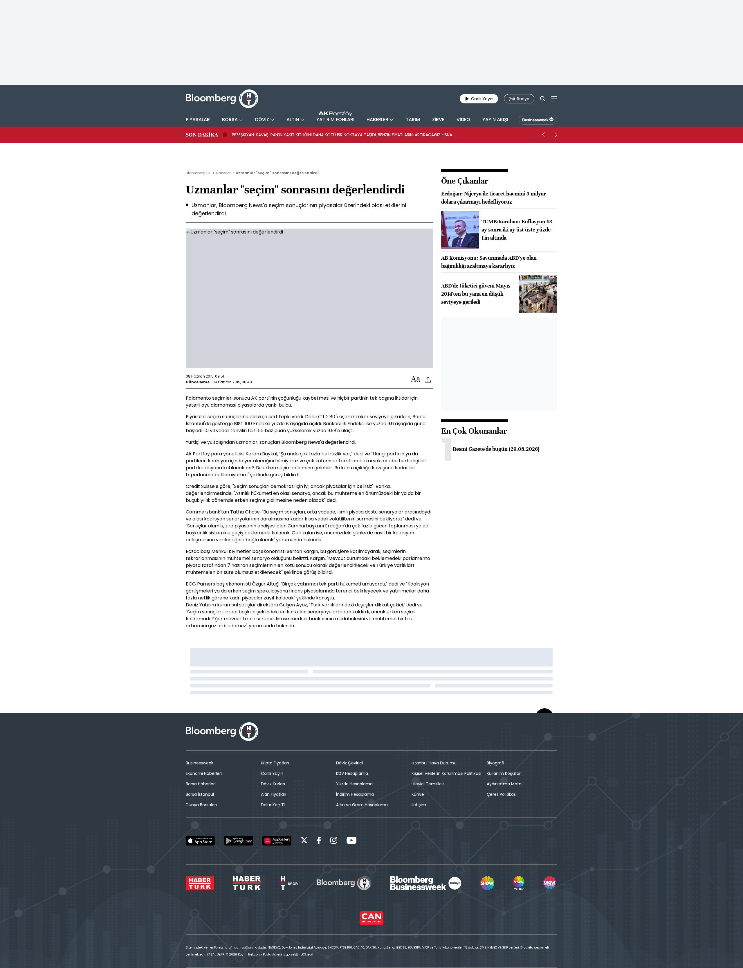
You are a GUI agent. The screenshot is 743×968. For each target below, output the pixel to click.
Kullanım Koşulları (504, 773)
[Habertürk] (200, 883)
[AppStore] (200, 841)
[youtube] (351, 841)
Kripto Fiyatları (275, 763)
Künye (418, 794)
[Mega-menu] (554, 99)
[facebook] (319, 841)
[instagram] (333, 841)
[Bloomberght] (222, 98)
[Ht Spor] (288, 883)
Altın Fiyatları (273, 794)
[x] (304, 841)
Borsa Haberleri (201, 784)
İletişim (419, 805)
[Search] (542, 99)
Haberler (223, 172)
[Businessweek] (425, 883)
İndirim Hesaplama (355, 794)
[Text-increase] (415, 379)
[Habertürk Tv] (247, 883)
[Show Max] (550, 883)
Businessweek (199, 763)
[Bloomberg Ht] (344, 883)
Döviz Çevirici (349, 763)
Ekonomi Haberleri (204, 773)
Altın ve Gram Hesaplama (362, 805)
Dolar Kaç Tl (273, 805)
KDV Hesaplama (352, 773)
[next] (556, 134)
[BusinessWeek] (538, 120)
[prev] (543, 134)
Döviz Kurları (273, 784)
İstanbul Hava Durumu (434, 763)
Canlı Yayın (272, 773)
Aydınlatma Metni (504, 784)
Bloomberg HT (198, 172)
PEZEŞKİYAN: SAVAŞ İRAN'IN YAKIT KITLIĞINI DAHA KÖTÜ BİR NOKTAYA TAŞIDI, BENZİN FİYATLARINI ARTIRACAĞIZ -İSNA (342, 135)
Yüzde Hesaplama (354, 784)
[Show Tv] (487, 883)
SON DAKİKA (202, 135)
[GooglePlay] (238, 841)
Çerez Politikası (502, 794)
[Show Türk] (518, 883)
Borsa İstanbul (200, 794)
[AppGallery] (276, 841)
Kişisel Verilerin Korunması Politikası (446, 773)
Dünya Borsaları (201, 805)
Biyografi (495, 763)
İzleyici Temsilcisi (429, 784)
